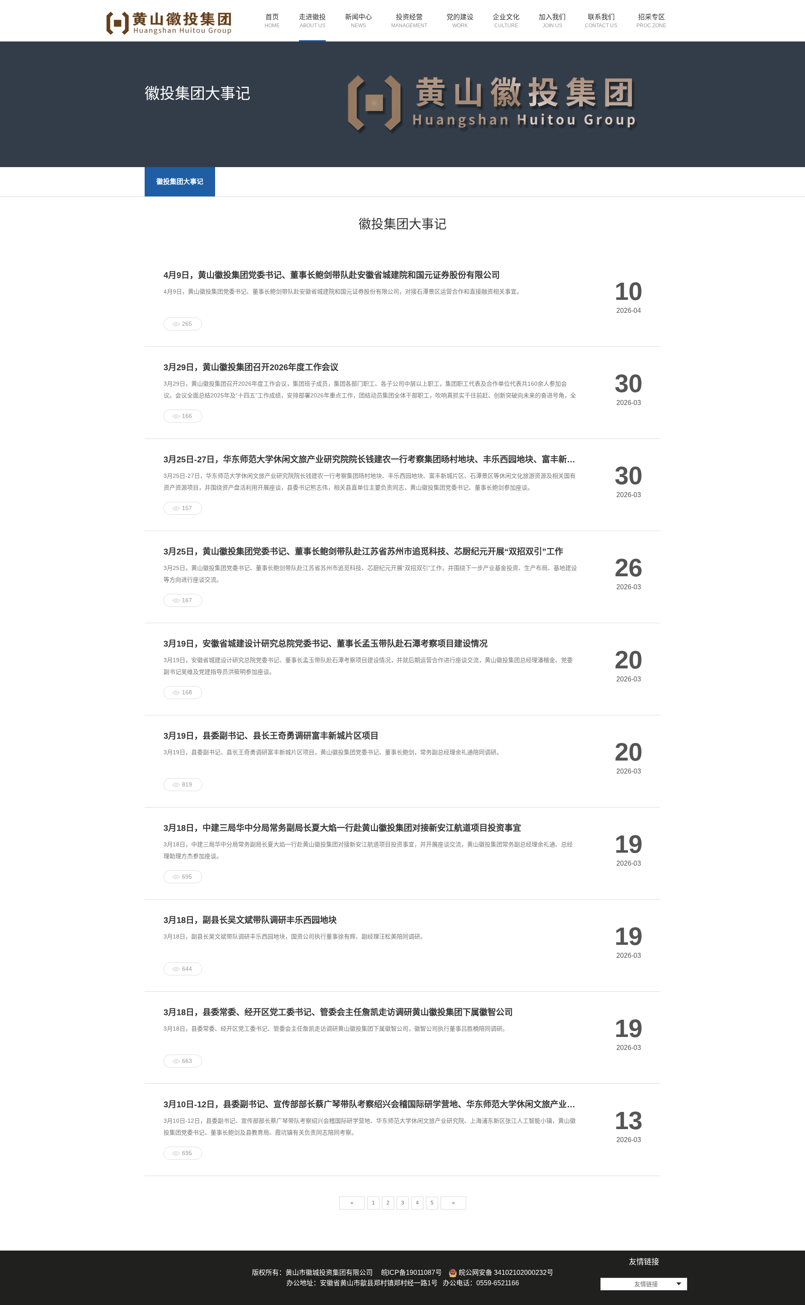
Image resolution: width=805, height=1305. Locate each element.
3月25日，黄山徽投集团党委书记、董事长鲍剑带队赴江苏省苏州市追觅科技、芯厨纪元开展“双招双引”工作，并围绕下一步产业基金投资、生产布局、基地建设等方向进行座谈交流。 (370, 574)
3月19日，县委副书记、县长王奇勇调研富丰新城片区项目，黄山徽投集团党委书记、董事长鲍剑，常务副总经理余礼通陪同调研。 (333, 752)
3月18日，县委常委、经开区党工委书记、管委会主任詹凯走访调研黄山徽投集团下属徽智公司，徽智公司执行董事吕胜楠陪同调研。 (336, 1028)
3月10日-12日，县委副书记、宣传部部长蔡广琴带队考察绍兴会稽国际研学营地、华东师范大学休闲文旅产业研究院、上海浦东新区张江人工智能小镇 (370, 1104)
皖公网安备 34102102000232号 (505, 1272)
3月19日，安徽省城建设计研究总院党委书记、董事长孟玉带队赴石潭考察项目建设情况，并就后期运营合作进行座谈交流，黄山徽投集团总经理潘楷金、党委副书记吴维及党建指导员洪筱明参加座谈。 (368, 666)
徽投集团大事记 (179, 181)
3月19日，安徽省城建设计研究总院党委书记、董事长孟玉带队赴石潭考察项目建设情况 (326, 643)
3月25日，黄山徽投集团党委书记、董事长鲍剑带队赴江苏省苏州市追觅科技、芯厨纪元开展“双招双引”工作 (363, 551)
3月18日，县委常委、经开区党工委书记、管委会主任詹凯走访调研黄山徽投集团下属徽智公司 (338, 1012)
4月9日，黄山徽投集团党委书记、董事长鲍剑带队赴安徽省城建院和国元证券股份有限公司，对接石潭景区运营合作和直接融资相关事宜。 (343, 291)
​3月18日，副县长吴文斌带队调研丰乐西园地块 (250, 920)
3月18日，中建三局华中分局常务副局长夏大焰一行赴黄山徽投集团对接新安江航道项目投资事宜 (342, 828)
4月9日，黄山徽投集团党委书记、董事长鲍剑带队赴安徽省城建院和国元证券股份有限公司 (332, 275)
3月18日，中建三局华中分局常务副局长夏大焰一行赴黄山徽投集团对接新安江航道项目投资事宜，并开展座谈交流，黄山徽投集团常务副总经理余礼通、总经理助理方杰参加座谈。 (368, 850)
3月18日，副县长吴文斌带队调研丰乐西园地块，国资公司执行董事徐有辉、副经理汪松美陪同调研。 (295, 936)
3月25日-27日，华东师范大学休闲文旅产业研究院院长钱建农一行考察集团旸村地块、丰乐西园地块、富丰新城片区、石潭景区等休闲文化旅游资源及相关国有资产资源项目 (370, 459)
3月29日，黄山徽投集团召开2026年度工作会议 (251, 367)
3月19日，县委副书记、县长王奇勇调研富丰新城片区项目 (271, 735)
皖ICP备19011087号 (411, 1272)
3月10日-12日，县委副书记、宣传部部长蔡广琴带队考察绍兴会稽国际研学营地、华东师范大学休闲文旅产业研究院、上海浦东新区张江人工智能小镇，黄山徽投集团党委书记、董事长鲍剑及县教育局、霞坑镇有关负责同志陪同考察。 (370, 1126)
